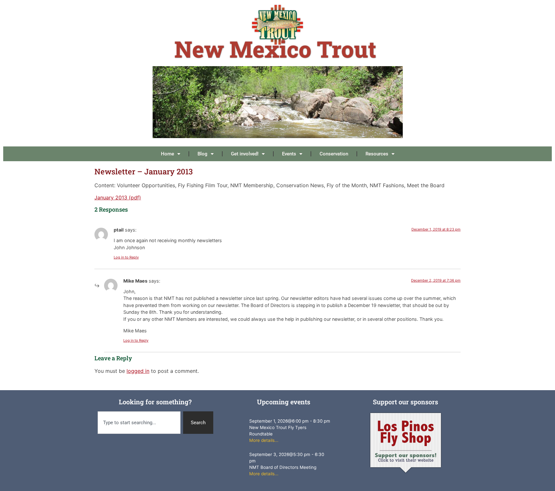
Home (167, 154)
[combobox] (139, 422)
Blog (202, 154)
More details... (263, 440)
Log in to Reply (126, 257)
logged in (138, 371)
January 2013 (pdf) (117, 197)
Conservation (334, 154)
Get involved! (245, 154)
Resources (377, 154)
